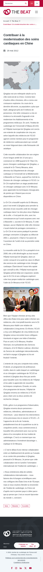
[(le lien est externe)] (12, 568)
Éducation (15, 505)
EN (32, 3)
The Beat (15, 21)
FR (37, 3)
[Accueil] (18, 534)
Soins (6, 505)
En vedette (25, 505)
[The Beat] (18, 12)
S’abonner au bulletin (26, 545)
